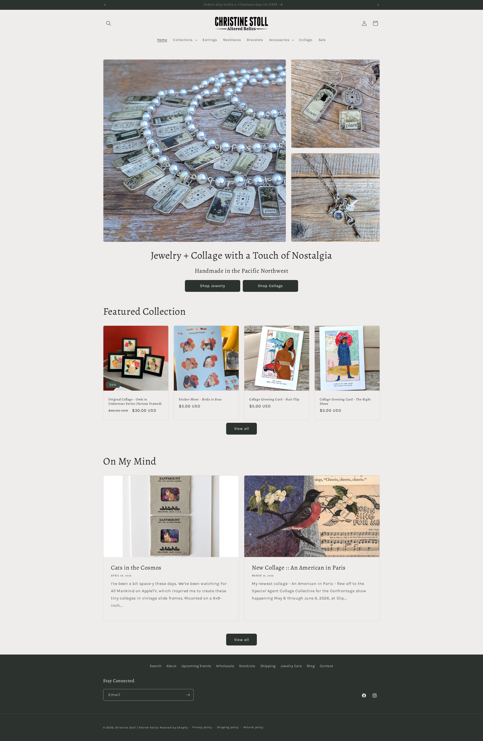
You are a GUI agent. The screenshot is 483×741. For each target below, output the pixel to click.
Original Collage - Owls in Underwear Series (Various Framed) (135, 401)
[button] (108, 23)
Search (156, 666)
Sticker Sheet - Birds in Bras (200, 399)
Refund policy (253, 727)
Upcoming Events (196, 666)
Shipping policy (228, 727)
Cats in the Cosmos (136, 568)
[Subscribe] (187, 695)
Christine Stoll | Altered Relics (137, 727)
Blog (311, 666)
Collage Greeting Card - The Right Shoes (345, 401)
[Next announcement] (378, 5)
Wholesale (225, 666)
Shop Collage (270, 286)
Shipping (268, 666)
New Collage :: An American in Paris (299, 568)
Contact (326, 666)
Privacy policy (202, 727)
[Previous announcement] (104, 5)
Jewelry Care (291, 666)
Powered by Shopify (174, 727)
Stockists (247, 666)
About (171, 666)
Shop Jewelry (212, 286)
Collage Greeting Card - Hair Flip (274, 399)
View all (241, 428)
